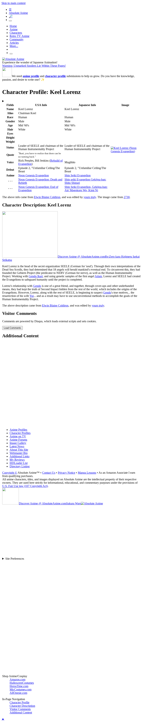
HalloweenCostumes (22, 682)
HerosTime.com (19, 686)
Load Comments (12, 328)
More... (14, 46)
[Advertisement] (71, 383)
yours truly (90, 197)
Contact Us (48, 472)
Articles (14, 42)
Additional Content (21, 712)
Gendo (37, 285)
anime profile (31, 76)
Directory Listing (20, 466)
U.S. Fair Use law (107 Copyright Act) (25, 486)
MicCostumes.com (20, 689)
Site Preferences (14, 558)
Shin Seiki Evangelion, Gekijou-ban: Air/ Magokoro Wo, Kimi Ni (86, 188)
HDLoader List (19, 463)
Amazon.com (17, 679)
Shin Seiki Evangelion (78, 175)
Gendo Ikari (36, 276)
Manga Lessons (87, 472)
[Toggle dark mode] (10, 20)
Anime (14, 29)
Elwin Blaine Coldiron (47, 197)
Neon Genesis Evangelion (33, 175)
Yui (32, 295)
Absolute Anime (18, 12)
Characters (16, 32)
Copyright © (9, 472)
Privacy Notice (66, 472)
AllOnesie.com (18, 692)
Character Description (22, 705)
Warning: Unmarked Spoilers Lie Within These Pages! (34, 65)
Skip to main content (13, 3)
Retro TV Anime (19, 36)
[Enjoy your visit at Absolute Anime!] (13, 59)
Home (13, 26)
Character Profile (19, 702)
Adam (98, 276)
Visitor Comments (20, 709)
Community (16, 39)
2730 (127, 197)
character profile (55, 76)
